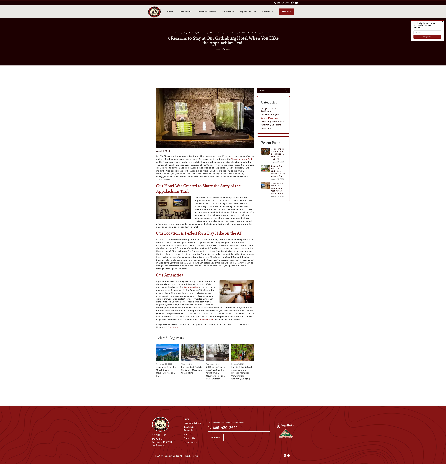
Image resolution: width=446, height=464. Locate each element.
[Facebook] (292, 3)
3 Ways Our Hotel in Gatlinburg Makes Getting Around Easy (278, 171)
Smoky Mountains (198, 33)
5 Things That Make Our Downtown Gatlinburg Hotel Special (277, 188)
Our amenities (191, 287)
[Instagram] (296, 3)
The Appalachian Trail (241, 159)
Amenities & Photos (207, 11)
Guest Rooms (185, 11)
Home (170, 11)
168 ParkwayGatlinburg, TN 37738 (162, 440)
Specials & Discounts (189, 428)
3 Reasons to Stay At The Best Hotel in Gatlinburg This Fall (277, 153)
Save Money (228, 11)
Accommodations (192, 423)
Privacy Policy (190, 442)
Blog (185, 33)
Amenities (188, 434)
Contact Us (267, 11)
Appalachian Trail (204, 319)
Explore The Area (248, 11)
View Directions (158, 445)
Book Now (286, 11)
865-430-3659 (281, 3)
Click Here (173, 327)
